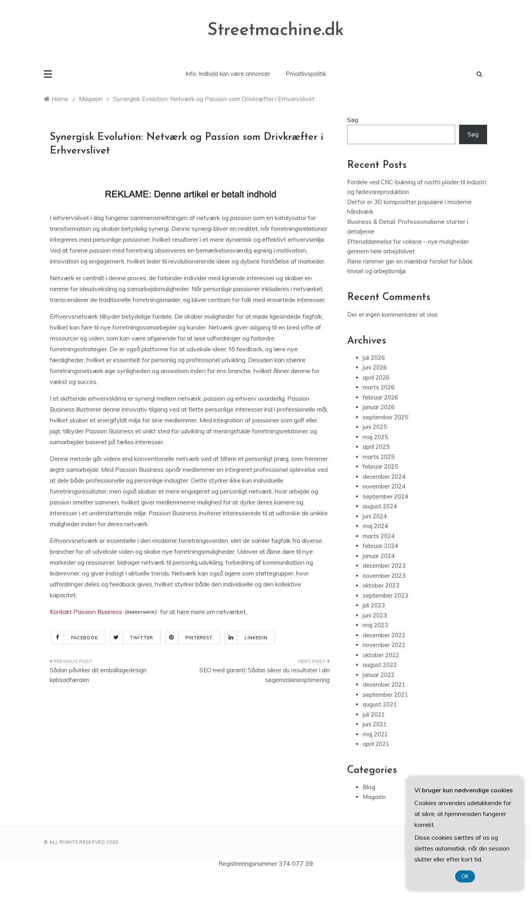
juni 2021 (375, 724)
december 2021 (384, 684)
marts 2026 (379, 387)
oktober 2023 (381, 585)
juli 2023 (374, 605)
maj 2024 (375, 526)
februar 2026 (380, 397)
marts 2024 (379, 536)
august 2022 (380, 664)
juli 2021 (374, 714)
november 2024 (384, 486)
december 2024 (384, 476)
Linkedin (256, 637)
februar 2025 (380, 466)
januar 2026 (379, 407)
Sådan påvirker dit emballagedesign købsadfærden (98, 675)
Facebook (84, 637)
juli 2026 (374, 357)
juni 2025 (375, 427)
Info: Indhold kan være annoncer (227, 73)
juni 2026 (375, 367)
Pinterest (199, 637)
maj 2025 (375, 437)
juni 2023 (375, 615)
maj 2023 (375, 625)
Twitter (142, 637)
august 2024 (380, 506)
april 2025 (376, 446)
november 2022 (384, 645)
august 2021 (380, 704)
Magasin (374, 796)
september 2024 (385, 496)
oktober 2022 (381, 655)
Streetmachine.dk (275, 30)
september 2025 (385, 417)
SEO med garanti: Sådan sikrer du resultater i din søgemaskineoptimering (264, 675)
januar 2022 (379, 674)
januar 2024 (379, 556)
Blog (369, 787)
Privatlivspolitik (306, 73)
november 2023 (384, 575)
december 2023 (384, 565)
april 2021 (376, 744)
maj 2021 (375, 734)
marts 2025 (379, 456)
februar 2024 (380, 545)
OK (465, 876)
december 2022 (384, 635)
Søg (352, 120)
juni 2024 (375, 516)
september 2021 (385, 694)
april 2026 (376, 377)
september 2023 (385, 595)
